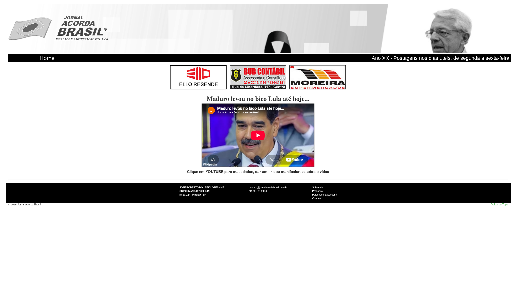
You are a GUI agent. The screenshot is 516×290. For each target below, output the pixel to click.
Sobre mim (318, 187)
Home (47, 58)
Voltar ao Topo (499, 204)
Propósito (317, 191)
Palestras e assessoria (324, 194)
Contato (316, 198)
